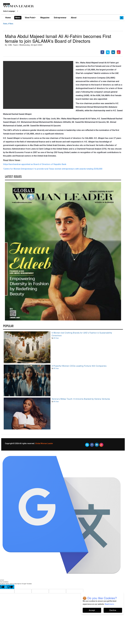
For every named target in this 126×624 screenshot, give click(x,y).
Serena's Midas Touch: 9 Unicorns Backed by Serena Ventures (81, 398)
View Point (30, 17)
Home (8, 17)
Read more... (110, 604)
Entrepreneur (60, 17)
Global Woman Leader (44, 443)
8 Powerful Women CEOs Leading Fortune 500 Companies (79, 365)
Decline (112, 610)
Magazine (44, 17)
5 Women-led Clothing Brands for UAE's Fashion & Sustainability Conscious (82, 334)
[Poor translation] (10, 587)
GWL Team (56, 338)
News (17, 17)
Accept (92, 610)
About (73, 17)
